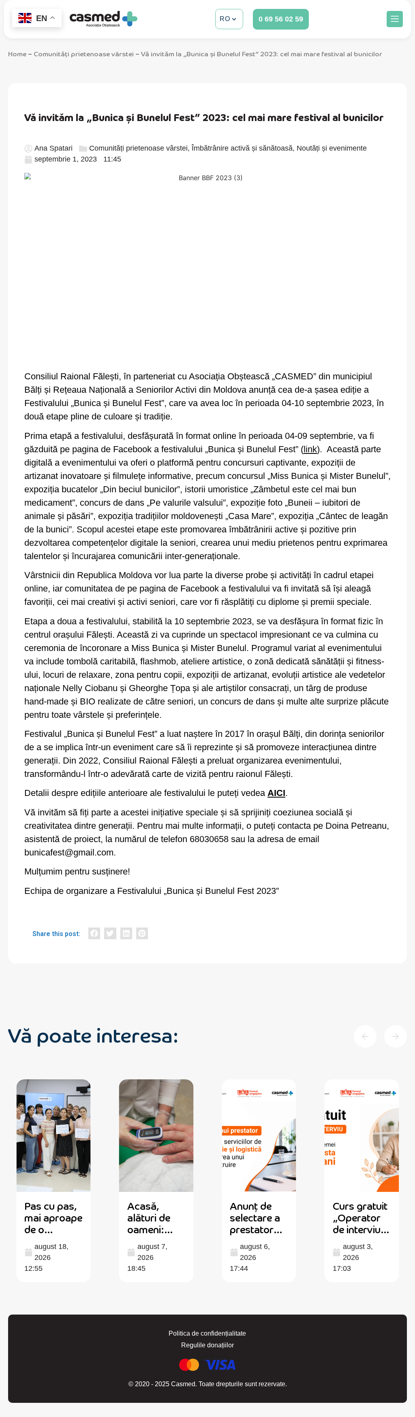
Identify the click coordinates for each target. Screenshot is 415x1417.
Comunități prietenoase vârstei (84, 53)
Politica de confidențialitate (207, 1333)
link (310, 449)
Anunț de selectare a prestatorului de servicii (258, 1223)
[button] (395, 19)
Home (17, 53)
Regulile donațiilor (207, 1345)
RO (225, 18)
